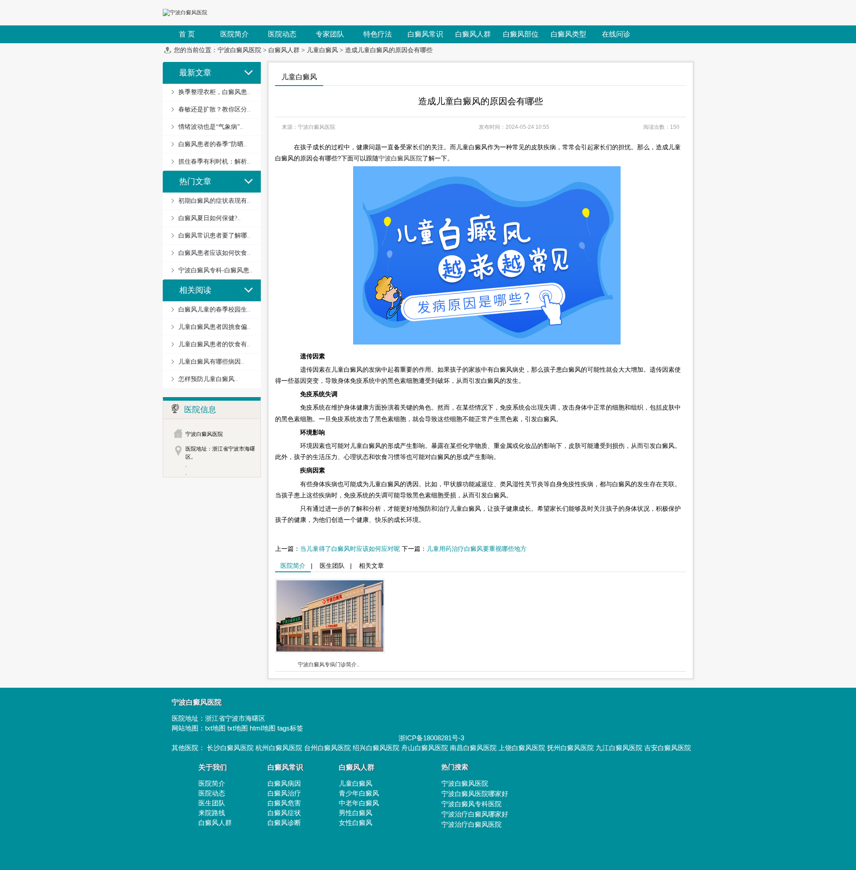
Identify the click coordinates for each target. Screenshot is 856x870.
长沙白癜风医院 (230, 747)
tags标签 (290, 728)
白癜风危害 (284, 803)
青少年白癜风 (359, 793)
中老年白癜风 (359, 803)
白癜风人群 (284, 50)
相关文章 (371, 565)
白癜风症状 (284, 813)
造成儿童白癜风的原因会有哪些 (388, 50)
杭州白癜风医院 (278, 747)
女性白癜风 (355, 822)
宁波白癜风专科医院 (471, 804)
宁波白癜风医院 (239, 50)
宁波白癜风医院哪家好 (474, 793)
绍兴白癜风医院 (376, 747)
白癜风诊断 (284, 822)
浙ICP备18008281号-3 (431, 738)
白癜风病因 (284, 783)
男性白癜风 (355, 813)
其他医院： (189, 747)
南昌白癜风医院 (473, 747)
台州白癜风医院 (327, 747)
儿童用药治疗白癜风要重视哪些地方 (477, 548)
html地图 (263, 728)
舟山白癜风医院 (424, 747)
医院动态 (211, 793)
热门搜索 (454, 767)
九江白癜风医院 (619, 747)
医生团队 (332, 565)
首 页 (187, 34)
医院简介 (292, 565)
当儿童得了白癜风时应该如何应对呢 (350, 548)
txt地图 (215, 728)
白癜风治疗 (284, 793)
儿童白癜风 (322, 50)
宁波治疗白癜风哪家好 (474, 814)
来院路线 (211, 813)
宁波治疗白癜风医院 (471, 824)
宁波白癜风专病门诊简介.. (328, 664)
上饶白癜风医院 (521, 747)
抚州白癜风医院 (570, 747)
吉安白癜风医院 (667, 747)
